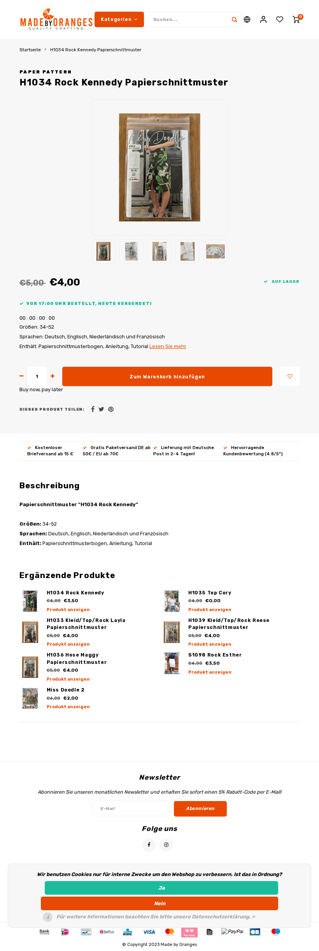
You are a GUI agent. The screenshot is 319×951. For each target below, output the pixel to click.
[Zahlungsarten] (43, 931)
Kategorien (116, 19)
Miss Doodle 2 (66, 690)
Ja (161, 888)
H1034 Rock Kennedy (75, 593)
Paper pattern (45, 72)
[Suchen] (234, 19)
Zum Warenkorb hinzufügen (167, 377)
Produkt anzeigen (68, 609)
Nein (159, 903)
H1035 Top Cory (209, 593)
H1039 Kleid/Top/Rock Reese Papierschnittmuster (229, 624)
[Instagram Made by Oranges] (166, 845)
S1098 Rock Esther (215, 655)
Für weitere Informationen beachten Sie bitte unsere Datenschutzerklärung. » (155, 917)
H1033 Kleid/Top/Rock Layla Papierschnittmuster (86, 624)
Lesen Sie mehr (167, 346)
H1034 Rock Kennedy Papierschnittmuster (95, 49)
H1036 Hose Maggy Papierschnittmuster (77, 658)
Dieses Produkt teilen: (51, 409)
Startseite (30, 49)
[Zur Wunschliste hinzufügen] (290, 376)
